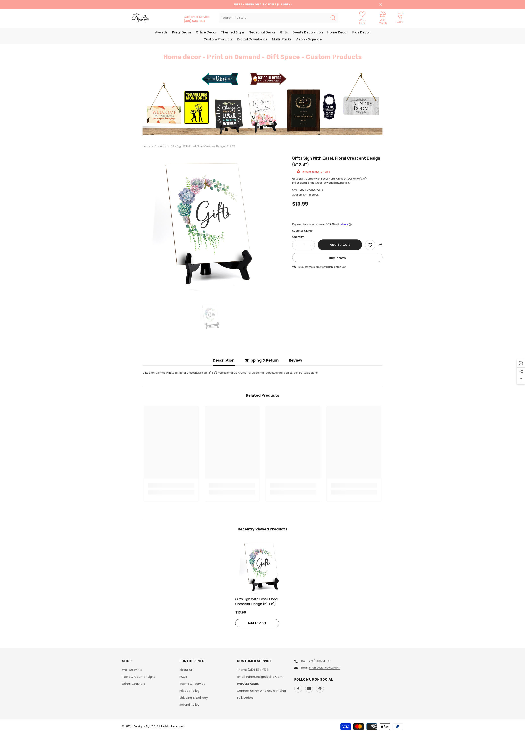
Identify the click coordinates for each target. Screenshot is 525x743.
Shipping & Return (262, 360)
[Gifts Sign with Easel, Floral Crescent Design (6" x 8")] (262, 567)
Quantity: (298, 237)
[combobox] (273, 18)
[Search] (278, 18)
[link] (383, 18)
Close (380, 4)
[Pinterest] (320, 689)
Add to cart (340, 244)
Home (146, 146)
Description (224, 360)
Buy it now (337, 258)
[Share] (378, 245)
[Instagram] (309, 689)
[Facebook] (298, 689)
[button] (170, 103)
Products (160, 146)
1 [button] (260, 126)
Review (295, 360)
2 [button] (265, 126)
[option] (262, 103)
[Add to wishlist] (370, 245)
